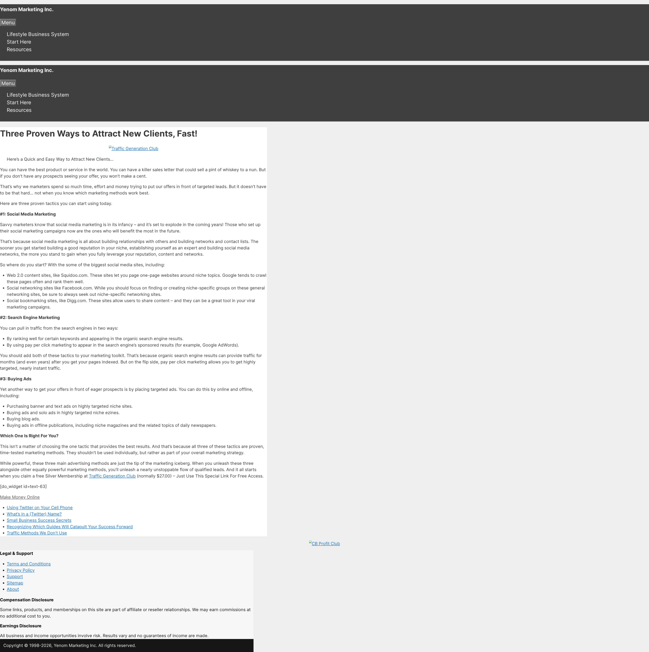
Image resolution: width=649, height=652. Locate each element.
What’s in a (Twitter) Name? (34, 513)
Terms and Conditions (29, 563)
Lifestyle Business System (38, 34)
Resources (19, 49)
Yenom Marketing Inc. (27, 9)
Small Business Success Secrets (39, 520)
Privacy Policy (21, 570)
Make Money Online (20, 497)
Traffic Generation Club (112, 475)
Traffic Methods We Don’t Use (37, 532)
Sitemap (15, 582)
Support (15, 576)
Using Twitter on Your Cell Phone (40, 507)
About (13, 589)
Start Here (19, 42)
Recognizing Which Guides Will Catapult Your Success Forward (70, 526)
